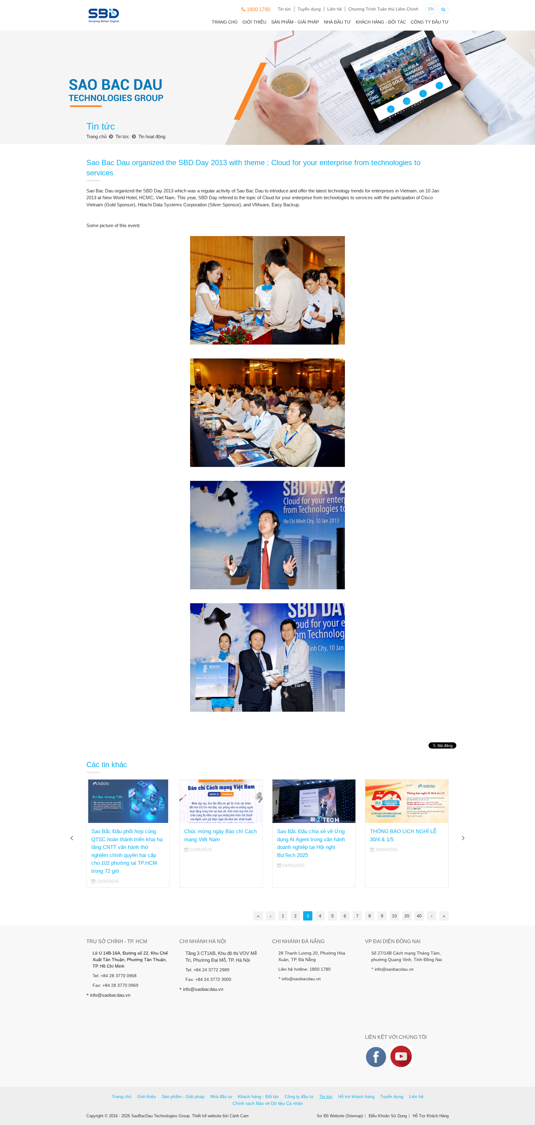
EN (431, 9)
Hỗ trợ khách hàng (356, 1096)
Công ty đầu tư (430, 22)
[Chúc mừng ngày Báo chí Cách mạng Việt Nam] (221, 801)
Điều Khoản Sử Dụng (388, 1116)
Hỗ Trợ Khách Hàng (431, 1116)
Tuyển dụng (309, 9)
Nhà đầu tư (337, 22)
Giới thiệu (254, 22)
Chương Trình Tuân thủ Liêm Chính (383, 9)
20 (406, 915)
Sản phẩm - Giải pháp (295, 22)
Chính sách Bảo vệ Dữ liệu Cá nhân (268, 1103)
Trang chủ (224, 22)
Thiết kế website (206, 1116)
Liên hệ (334, 9)
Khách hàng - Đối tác (381, 22)
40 (419, 915)
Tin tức (284, 9)
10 (394, 915)
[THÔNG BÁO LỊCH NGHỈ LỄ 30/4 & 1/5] (406, 801)
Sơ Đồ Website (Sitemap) (340, 1116)
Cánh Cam (239, 1116)
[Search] (443, 8)
